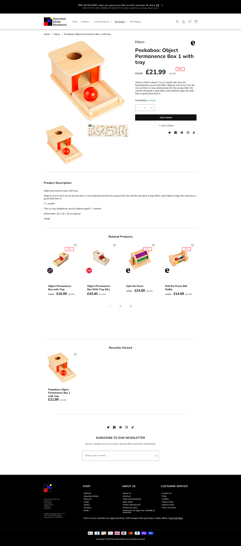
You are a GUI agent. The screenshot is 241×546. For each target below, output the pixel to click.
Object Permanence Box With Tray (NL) (98, 287)
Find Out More (176, 518)
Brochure (127, 496)
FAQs (164, 496)
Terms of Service (169, 507)
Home (47, 34)
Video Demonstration (132, 499)
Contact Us (167, 493)
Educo (57, 34)
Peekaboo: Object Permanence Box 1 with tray (87, 34)
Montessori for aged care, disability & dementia (139, 511)
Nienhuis (87, 493)
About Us (127, 493)
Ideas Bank (127, 502)
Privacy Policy (167, 502)
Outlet (86, 502)
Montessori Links (130, 507)
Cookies (165, 499)
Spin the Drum (134, 286)
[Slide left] (110, 306)
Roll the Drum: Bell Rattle (176, 287)
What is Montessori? (132, 504)
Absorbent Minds (91, 496)
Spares (87, 504)
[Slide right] (131, 306)
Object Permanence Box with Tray (59, 287)
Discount (87, 499)
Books (86, 510)
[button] (85, 22)
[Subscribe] (156, 456)
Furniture (87, 507)
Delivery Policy (168, 504)
